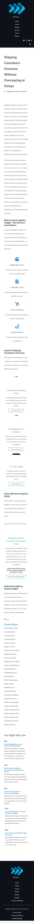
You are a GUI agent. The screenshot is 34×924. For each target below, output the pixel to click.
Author (17, 891)
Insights (17, 897)
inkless (16, 17)
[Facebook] (24, 40)
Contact (17, 30)
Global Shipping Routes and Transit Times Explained (13, 745)
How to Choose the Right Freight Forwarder (16, 834)
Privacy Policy (17, 912)
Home (17, 21)
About (17, 24)
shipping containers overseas (13, 168)
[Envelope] (29, 40)
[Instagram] (26, 40)
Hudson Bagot (11, 624)
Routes (17, 36)
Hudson (17, 27)
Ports (17, 33)
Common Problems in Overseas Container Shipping (15, 812)
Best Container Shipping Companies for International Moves (13, 770)
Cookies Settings (17, 918)
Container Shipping (17, 900)
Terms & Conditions (17, 915)
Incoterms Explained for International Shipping (12, 792)
